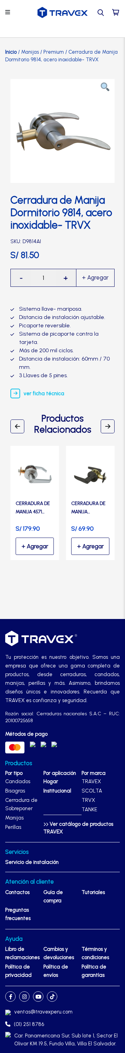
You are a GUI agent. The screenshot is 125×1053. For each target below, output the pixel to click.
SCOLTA (92, 791)
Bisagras (15, 791)
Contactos (17, 892)
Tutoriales (93, 892)
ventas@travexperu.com (43, 1012)
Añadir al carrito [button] (35, 546)
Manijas (30, 52)
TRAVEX (91, 781)
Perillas (13, 827)
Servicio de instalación (32, 862)
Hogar (50, 781)
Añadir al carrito (95, 278)
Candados (17, 781)
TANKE (89, 809)
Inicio (11, 52)
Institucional (57, 791)
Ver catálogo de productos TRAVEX (78, 828)
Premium (53, 52)
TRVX (88, 800)
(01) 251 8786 (29, 1024)
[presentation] (17, 426)
